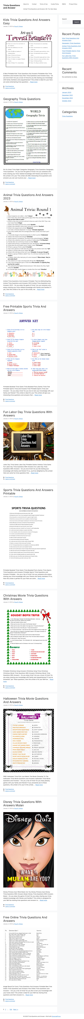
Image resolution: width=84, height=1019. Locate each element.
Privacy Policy (73, 4)
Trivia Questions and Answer (11, 6)
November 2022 (67, 98)
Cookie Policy (55, 4)
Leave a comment (10, 88)
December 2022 (67, 95)
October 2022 (66, 101)
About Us (26, 4)
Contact (34, 4)
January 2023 (66, 92)
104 (11, 1009)
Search (64, 19)
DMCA (64, 4)
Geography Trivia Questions (22, 99)
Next (15, 1009)
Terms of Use (44, 4)
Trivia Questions (9, 86)
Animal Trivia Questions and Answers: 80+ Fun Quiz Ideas (40, 9)
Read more (33, 82)
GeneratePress (56, 1016)
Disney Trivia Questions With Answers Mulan (22, 803)
